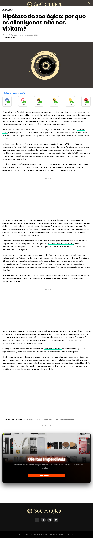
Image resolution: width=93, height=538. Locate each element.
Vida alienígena (46, 420)
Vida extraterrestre (65, 420)
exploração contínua (65, 275)
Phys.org (78, 340)
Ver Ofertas (47, 475)
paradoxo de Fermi (13, 112)
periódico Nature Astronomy (61, 243)
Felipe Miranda (9, 37)
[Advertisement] (46, 196)
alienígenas (30, 156)
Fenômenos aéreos (53, 348)
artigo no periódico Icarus (63, 170)
